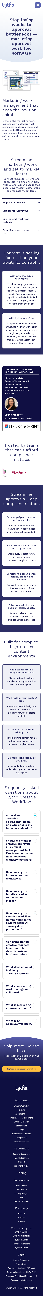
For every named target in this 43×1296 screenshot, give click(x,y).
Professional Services (21, 1134)
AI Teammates (22, 1114)
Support (21, 1162)
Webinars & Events (21, 1201)
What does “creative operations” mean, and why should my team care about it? (19, 822)
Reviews (21, 1110)
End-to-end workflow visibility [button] (16, 220)
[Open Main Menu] (38, 5)
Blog (21, 1197)
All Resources (21, 1185)
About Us (21, 1213)
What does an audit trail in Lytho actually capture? (19, 970)
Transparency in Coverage (21, 1280)
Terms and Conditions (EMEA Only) (21, 1272)
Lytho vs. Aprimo (21, 1232)
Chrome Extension (21, 1122)
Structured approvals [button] (15, 210)
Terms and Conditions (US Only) (21, 1268)
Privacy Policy (21, 1264)
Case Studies (21, 1189)
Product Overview (21, 1142)
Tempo (21, 1130)
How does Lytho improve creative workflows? (17, 875)
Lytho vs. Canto (21, 1240)
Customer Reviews (22, 1166)
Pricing (21, 1173)
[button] (21, 1069)
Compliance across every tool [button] (17, 232)
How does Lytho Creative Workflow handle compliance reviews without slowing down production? (18, 921)
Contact (21, 1221)
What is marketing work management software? (19, 989)
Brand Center (21, 1126)
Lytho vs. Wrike (21, 1248)
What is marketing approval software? (19, 1006)
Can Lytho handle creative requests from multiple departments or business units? (17, 948)
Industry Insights (21, 1193)
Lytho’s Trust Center (21, 1260)
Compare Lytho (21, 1228)
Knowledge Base (21, 1158)
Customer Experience (21, 1154)
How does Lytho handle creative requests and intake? (16, 896)
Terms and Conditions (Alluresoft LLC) (21, 1276)
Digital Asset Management (21, 1118)
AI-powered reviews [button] (14, 202)
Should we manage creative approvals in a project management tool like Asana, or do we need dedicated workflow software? (19, 850)
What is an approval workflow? (19, 1022)
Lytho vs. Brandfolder (21, 1236)
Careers (21, 1217)
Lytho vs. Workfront (21, 1244)
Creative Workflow (21, 1106)
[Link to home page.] (8, 5)
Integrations (21, 1138)
